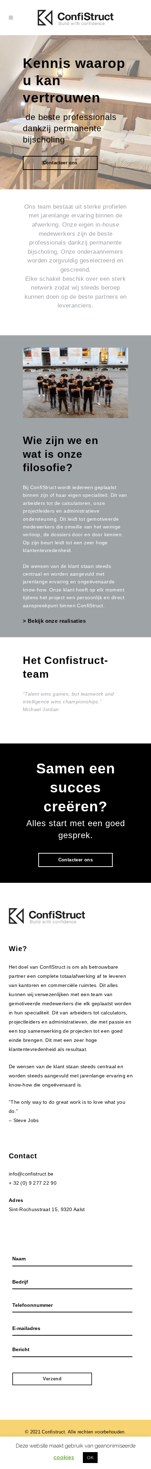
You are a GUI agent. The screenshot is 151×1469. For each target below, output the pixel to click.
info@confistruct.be (31, 1174)
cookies (63, 1457)
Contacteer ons (60, 162)
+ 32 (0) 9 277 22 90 (33, 1183)
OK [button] (90, 1457)
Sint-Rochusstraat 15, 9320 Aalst (47, 1209)
